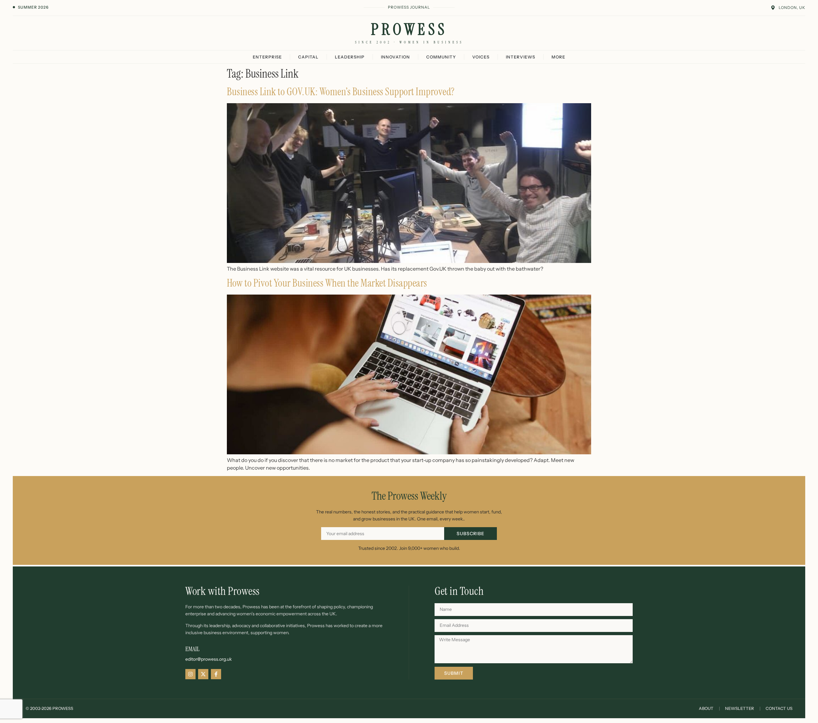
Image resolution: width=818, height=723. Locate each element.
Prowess (409, 29)
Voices (481, 56)
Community (441, 56)
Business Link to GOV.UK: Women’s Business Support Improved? (341, 91)
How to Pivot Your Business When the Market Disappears (327, 283)
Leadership (350, 56)
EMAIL (192, 649)
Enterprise (267, 56)
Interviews (520, 56)
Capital (308, 56)
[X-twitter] (203, 674)
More (558, 56)
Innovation (395, 56)
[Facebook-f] (216, 674)
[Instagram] (190, 674)
